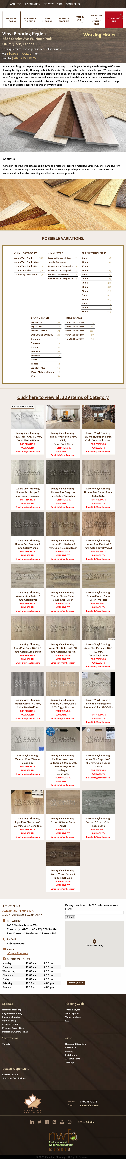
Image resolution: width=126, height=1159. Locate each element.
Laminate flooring (11, 1017)
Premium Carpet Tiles (13, 1028)
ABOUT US (15, 4)
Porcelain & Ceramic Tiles (15, 1031)
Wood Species (72, 1013)
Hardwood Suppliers (75, 1044)
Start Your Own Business (14, 1078)
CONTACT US (73, 4)
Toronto (6, 1044)
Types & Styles (72, 1009)
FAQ (67, 1020)
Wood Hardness (73, 1017)
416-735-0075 (25, 58)
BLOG (60, 4)
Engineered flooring (12, 1013)
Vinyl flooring (9, 1020)
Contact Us (70, 1047)
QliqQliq (90, 1122)
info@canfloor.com (20, 53)
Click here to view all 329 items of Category (63, 397)
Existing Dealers (10, 1074)
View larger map (76, 982)
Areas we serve (72, 1058)
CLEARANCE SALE (11, 1024)
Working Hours (99, 35)
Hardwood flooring (11, 1009)
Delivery (49, 4)
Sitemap (69, 1062)
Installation (32, 4)
